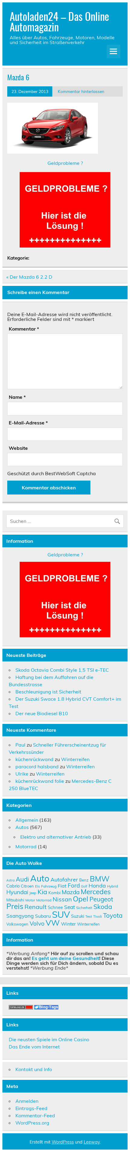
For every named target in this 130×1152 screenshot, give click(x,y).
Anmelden (26, 1101)
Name (17, 397)
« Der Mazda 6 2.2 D (29, 277)
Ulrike (21, 774)
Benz (84, 880)
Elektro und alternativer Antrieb (55, 837)
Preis (14, 906)
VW (53, 922)
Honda (97, 885)
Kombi (54, 892)
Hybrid (112, 886)
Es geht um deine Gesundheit (65, 958)
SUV (61, 914)
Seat (69, 907)
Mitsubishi (15, 900)
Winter (68, 924)
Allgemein (26, 820)
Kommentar (24, 328)
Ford (74, 885)
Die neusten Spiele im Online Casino (49, 1039)
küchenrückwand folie (39, 781)
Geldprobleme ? (65, 163)
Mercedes (96, 891)
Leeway (92, 1142)
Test (88, 916)
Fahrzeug (49, 886)
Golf (84, 886)
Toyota (112, 915)
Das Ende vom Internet (34, 1047)
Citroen (27, 886)
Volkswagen (17, 924)
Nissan (62, 899)
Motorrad (26, 846)
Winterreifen (75, 759)
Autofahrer (64, 879)
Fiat (62, 886)
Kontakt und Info (33, 1069)
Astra (10, 880)
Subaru (43, 916)
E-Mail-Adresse (28, 422)
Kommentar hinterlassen (81, 91)
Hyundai (17, 892)
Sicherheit (84, 907)
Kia (42, 892)
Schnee (55, 907)
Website (18, 448)
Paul (20, 745)
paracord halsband (37, 766)
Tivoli (97, 916)
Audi (22, 879)
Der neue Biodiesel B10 (41, 713)
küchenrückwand (34, 759)
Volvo (37, 923)
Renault (35, 906)
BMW (99, 878)
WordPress (63, 1142)
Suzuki (77, 916)
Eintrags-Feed (31, 1108)
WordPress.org (32, 1123)
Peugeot (101, 899)
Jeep (32, 893)
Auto (39, 878)
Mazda (71, 892)
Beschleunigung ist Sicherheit (48, 692)
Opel (80, 898)
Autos (22, 827)
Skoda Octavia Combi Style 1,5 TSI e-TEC (62, 670)
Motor (30, 900)
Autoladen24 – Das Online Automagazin (59, 21)
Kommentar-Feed (35, 1115)
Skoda (102, 906)
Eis (37, 886)
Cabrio (13, 886)
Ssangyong (20, 915)
